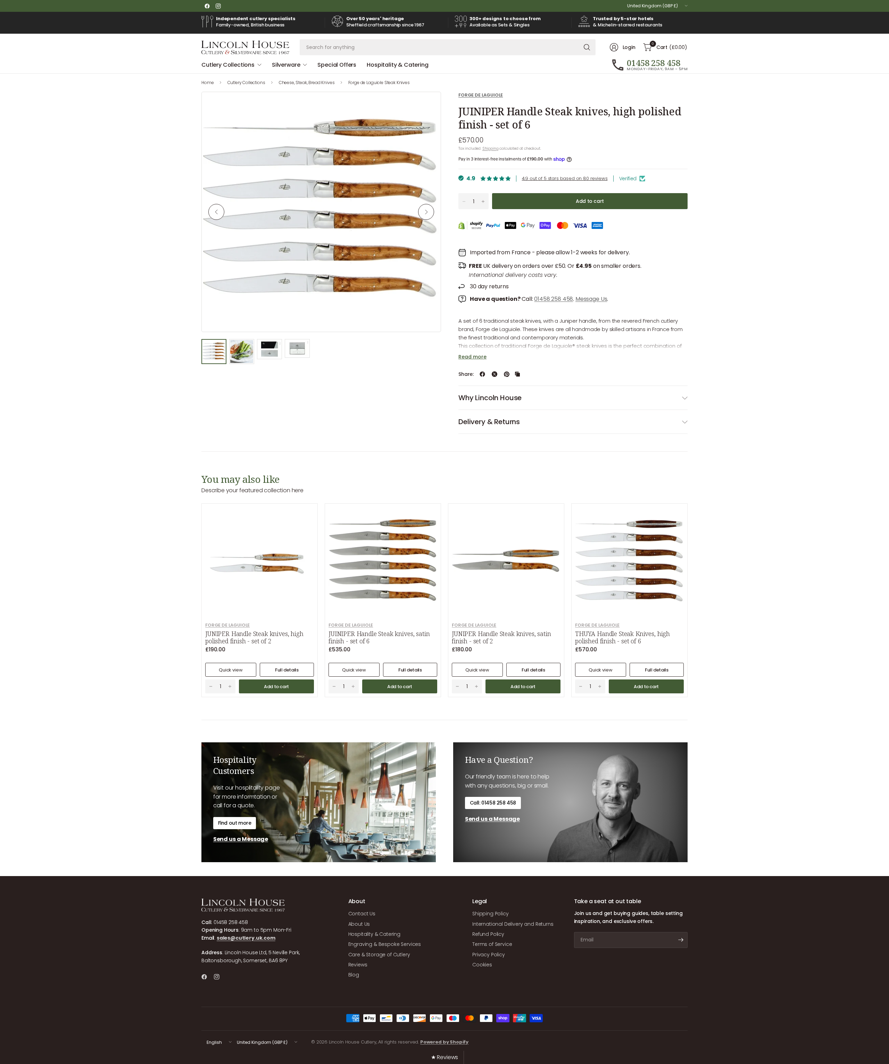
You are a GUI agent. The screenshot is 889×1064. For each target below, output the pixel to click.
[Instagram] (218, 5)
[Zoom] (427, 105)
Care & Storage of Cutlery (379, 954)
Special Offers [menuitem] (336, 65)
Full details (286, 670)
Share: (466, 374)
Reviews (357, 964)
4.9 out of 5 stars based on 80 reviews (565, 178)
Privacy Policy (488, 954)
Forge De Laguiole (480, 95)
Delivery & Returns (489, 422)
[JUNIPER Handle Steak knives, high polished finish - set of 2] (259, 561)
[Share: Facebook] (482, 374)
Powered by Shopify (444, 1042)
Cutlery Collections (246, 82)
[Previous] (216, 212)
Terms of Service (492, 944)
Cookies (482, 964)
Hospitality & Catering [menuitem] (397, 65)
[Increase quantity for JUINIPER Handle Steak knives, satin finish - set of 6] (353, 686)
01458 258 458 (553, 299)
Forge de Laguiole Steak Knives (379, 82)
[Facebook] (207, 5)
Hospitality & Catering (374, 934)
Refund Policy (488, 934)
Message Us (591, 299)
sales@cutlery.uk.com (246, 937)
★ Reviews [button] (444, 1057)
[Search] (587, 47)
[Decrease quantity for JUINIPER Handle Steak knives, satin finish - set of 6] (334, 686)
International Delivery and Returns (513, 924)
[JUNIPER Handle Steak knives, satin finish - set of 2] (506, 561)
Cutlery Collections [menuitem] (228, 65)
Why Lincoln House (490, 398)
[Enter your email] (681, 940)
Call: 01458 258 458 (493, 802)
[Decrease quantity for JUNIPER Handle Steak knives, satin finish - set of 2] (457, 686)
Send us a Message (240, 839)
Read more (472, 356)
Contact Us (361, 913)
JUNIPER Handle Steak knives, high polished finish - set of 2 (254, 637)
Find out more (234, 822)
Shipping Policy (490, 913)
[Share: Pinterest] (506, 374)
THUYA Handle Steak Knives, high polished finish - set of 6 (622, 637)
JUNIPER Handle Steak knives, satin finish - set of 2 (501, 637)
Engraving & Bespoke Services (384, 944)
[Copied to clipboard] (517, 374)
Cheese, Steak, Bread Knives (307, 82)
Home (207, 82)
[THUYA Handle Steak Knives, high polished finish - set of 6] (629, 561)
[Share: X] (494, 374)
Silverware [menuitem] (286, 65)
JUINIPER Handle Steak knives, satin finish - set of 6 (379, 637)
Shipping (490, 148)
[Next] (426, 212)
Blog (353, 974)
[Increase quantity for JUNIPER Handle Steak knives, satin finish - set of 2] (476, 686)
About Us (359, 924)
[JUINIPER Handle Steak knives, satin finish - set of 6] (383, 561)
